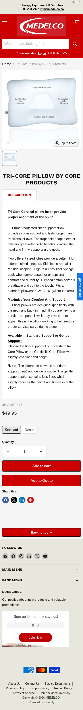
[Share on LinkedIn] (22, 500)
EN (72, 2)
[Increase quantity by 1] (41, 451)
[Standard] (12, 434)
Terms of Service (24, 693)
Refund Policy (63, 688)
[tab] (19, 194)
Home (6, 64)
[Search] (75, 44)
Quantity (8, 442)
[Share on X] (14, 500)
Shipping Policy (39, 688)
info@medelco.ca (52, 9)
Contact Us (32, 683)
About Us (14, 683)
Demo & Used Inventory (55, 693)
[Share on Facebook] (5, 500)
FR (77, 2)
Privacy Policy (15, 688)
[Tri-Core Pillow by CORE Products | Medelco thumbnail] (9, 158)
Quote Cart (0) (80, 287)
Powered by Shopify (41, 702)
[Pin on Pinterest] (30, 500)
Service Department (57, 683)
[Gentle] (30, 434)
